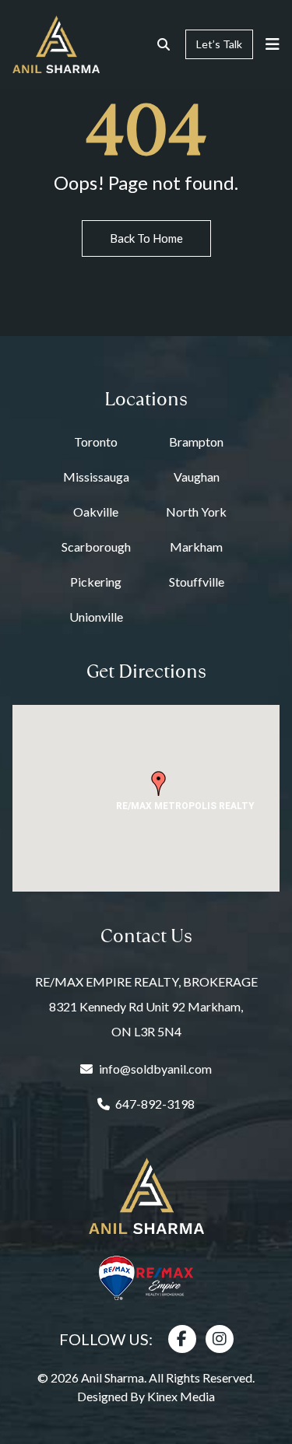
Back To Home (146, 238)
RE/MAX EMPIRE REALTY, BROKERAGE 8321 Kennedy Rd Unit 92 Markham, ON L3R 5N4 (146, 1006)
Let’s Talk (219, 44)
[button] (159, 783)
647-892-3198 (155, 1103)
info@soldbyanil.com (155, 1068)
